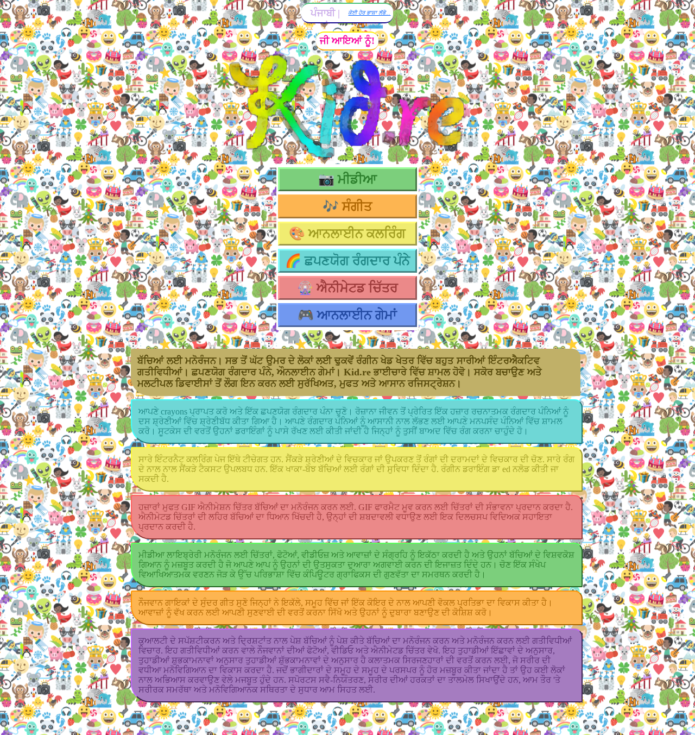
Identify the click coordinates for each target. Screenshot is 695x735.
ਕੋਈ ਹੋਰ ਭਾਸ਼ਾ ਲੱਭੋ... (369, 13)
